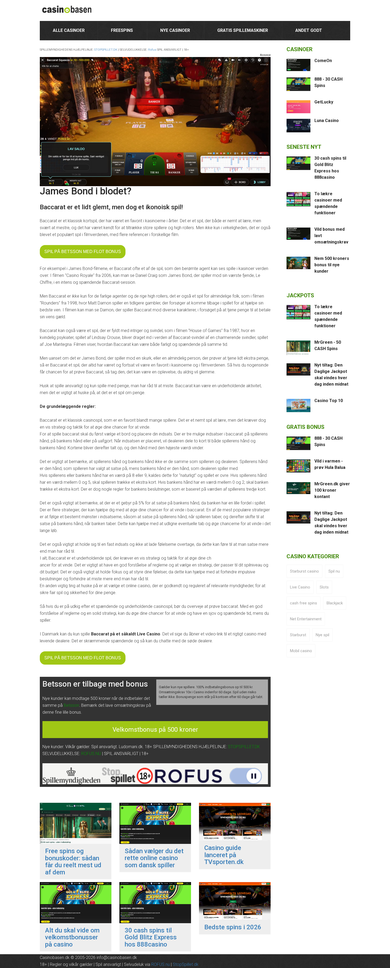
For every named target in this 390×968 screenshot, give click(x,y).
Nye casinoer (175, 30)
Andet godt (308, 30)
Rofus (152, 49)
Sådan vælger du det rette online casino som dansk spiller (154, 858)
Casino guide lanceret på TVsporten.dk (224, 854)
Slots (324, 587)
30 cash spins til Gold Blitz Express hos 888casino (151, 937)
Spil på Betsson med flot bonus (82, 251)
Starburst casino (304, 571)
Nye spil (322, 635)
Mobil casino (301, 650)
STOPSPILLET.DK (105, 49)
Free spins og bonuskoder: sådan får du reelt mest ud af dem (73, 862)
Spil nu (334, 571)
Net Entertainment (306, 619)
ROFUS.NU (91, 753)
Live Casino (300, 587)
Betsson (71, 705)
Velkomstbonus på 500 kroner (155, 729)
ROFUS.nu (160, 964)
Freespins (122, 30)
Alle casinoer (69, 30)
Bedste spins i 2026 (232, 927)
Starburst (298, 635)
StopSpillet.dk (185, 964)
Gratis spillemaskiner (242, 30)
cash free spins (303, 603)
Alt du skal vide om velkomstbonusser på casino (72, 937)
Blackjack (335, 603)
